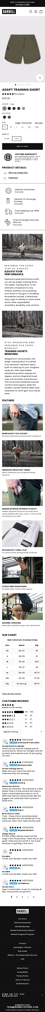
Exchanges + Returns (22, 947)
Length (5, 134)
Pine (9, 117)
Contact (22, 943)
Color (8, 104)
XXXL (37, 127)
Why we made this (18, 172)
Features (13, 177)
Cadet (14, 108)
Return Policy (22, 968)
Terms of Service (22, 980)
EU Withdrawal (22, 984)
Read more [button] (7, 800)
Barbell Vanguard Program (22, 934)
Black (9, 108)
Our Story (22, 919)
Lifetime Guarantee (22, 923)
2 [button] (17, 897)
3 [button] (22, 897)
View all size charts (11, 694)
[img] (16, 740)
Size (4, 123)
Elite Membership (22, 926)
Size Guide (22, 951)
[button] (8, 94)
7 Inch (16, 139)
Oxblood (4, 117)
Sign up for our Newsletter (13, 995)
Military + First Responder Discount (22, 955)
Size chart (39, 123)
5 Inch (7, 139)
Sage (4, 108)
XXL (29, 127)
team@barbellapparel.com (22, 1007)
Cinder (23, 108)
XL (22, 127)
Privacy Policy (22, 976)
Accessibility (22, 972)
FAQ (22, 959)
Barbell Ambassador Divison (22, 930)
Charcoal (19, 108)
